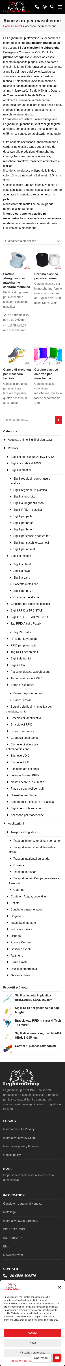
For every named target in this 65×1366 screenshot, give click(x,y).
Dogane (16, 916)
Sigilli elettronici (21, 658)
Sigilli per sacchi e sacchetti (31, 542)
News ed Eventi (13, 1255)
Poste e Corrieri (21, 942)
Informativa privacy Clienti (19, 1137)
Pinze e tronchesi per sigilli (28, 788)
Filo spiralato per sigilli (25, 768)
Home (6, 26)
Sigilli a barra (21, 577)
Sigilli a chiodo (22, 564)
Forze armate (19, 962)
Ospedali (16, 935)
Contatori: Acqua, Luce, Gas (28, 896)
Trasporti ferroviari (24, 871)
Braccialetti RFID (21, 724)
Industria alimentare (23, 922)
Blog (6, 1246)
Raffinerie (17, 955)
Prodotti (17, 26)
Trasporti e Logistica (23, 832)
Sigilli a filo (18, 665)
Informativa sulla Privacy (18, 1129)
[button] (59, 1287)
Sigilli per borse (23, 522)
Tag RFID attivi (22, 632)
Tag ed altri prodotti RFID (27, 678)
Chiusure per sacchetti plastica (30, 603)
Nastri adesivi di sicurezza (27, 782)
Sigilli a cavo (21, 570)
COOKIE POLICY (18, 1361)
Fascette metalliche (25, 584)
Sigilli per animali (24, 549)
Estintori (16, 903)
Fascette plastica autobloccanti (30, 671)
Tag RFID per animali (24, 652)
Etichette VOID (20, 755)
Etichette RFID (20, 762)
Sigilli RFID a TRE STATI (27, 610)
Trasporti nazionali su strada (31, 858)
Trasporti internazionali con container (37, 840)
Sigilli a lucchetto (24, 496)
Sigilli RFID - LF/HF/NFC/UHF (30, 617)
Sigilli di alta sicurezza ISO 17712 (32, 456)
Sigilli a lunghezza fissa (28, 503)
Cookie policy (12, 1154)
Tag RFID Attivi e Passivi (26, 623)
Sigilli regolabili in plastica (30, 490)
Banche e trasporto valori (27, 909)
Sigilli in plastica (21, 470)
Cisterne (18, 865)
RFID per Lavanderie (24, 638)
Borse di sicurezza (22, 684)
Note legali (10, 1212)
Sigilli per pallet (23, 516)
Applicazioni (16, 823)
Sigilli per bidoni (23, 529)
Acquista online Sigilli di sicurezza (30, 439)
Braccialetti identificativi (26, 718)
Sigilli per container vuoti (26, 808)
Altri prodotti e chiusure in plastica (32, 801)
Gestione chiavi (21, 975)
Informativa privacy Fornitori (21, 1146)
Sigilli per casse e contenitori (31, 535)
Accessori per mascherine (27, 815)
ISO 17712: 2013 (14, 1229)
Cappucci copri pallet (24, 737)
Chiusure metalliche (26, 597)
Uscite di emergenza (24, 968)
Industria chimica (21, 929)
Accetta (32, 1332)
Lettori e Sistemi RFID (25, 775)
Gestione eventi (21, 949)
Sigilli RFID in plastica (27, 509)
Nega (32, 1342)
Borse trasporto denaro (28, 693)
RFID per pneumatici (24, 645)
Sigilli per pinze (23, 590)
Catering (18, 889)
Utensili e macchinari (24, 795)
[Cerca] (58, 420)
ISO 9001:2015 (13, 1237)
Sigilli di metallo (21, 555)
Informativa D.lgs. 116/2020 (20, 1220)
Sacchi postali (22, 700)
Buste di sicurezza (22, 731)
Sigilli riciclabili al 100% (26, 463)
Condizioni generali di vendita (22, 1203)
